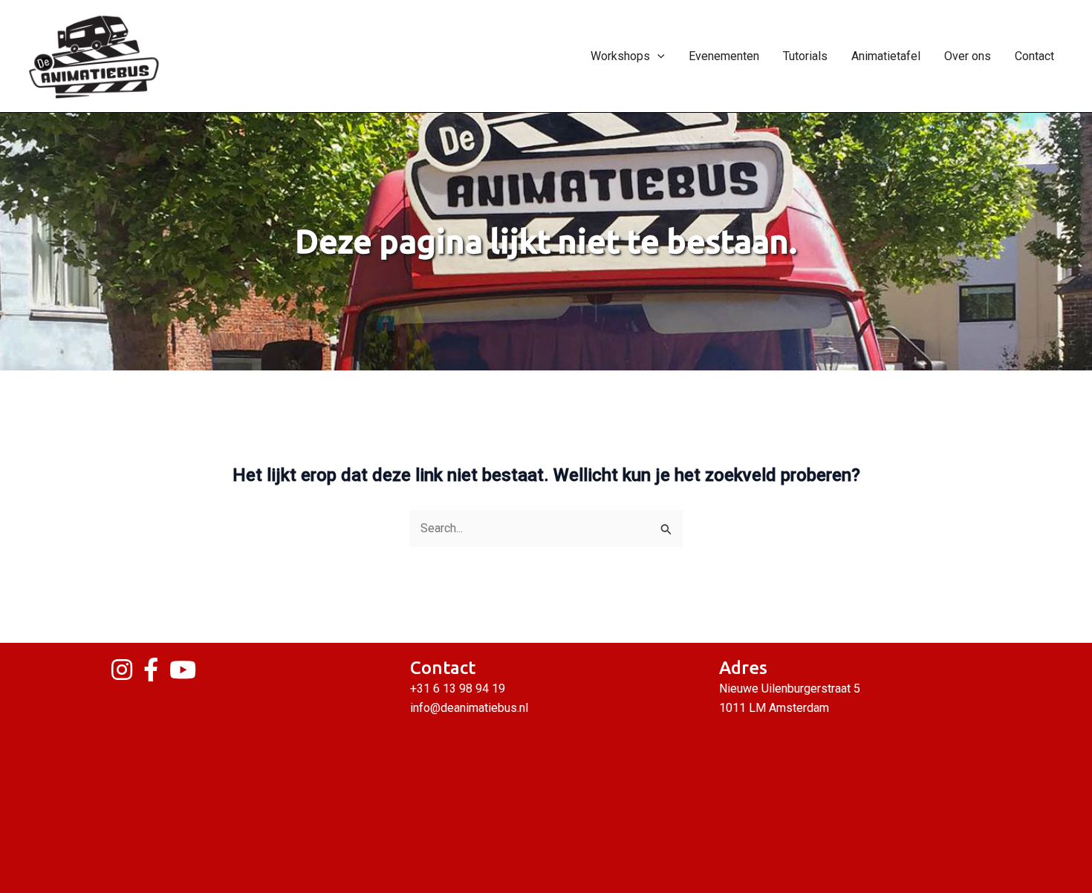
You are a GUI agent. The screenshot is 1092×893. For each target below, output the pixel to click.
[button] (657, 56)
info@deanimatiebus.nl (469, 708)
